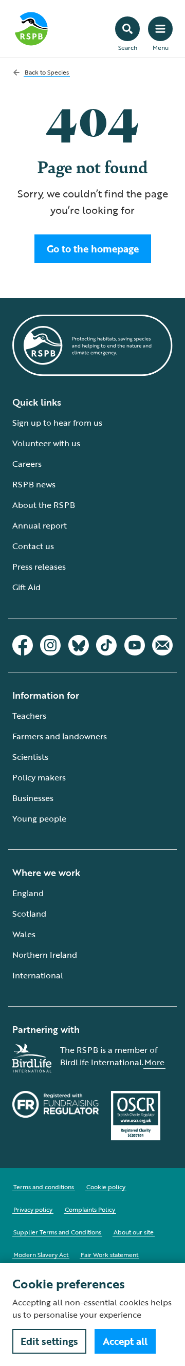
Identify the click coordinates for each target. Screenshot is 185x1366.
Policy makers (39, 777)
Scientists (30, 757)
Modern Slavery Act (40, 1254)
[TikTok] (106, 645)
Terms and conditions (43, 1186)
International (37, 975)
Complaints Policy (90, 1209)
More (154, 1062)
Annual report (39, 525)
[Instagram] (50, 645)
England (28, 893)
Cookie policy (105, 1186)
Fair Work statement (109, 1254)
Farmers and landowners (59, 736)
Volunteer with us (46, 443)
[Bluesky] (78, 645)
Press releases (39, 566)
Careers (27, 464)
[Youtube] (134, 645)
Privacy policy (32, 1209)
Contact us (33, 546)
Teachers (29, 715)
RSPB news (33, 484)
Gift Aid (26, 587)
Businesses (32, 798)
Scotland (29, 913)
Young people (39, 818)
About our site (134, 1232)
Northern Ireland (44, 955)
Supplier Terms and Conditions (57, 1232)
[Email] (162, 645)
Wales (23, 934)
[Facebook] (22, 645)
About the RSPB (43, 505)
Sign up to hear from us (57, 422)
